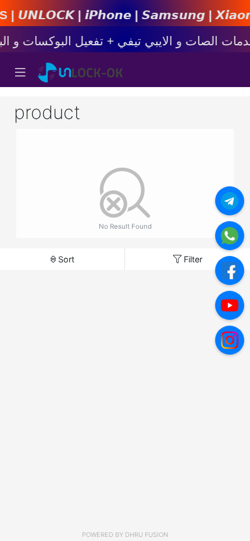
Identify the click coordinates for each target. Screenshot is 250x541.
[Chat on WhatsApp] (229, 235)
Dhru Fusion (146, 535)
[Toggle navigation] (20, 72)
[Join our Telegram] (229, 200)
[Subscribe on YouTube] (229, 305)
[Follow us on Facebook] (229, 270)
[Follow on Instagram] (229, 340)
